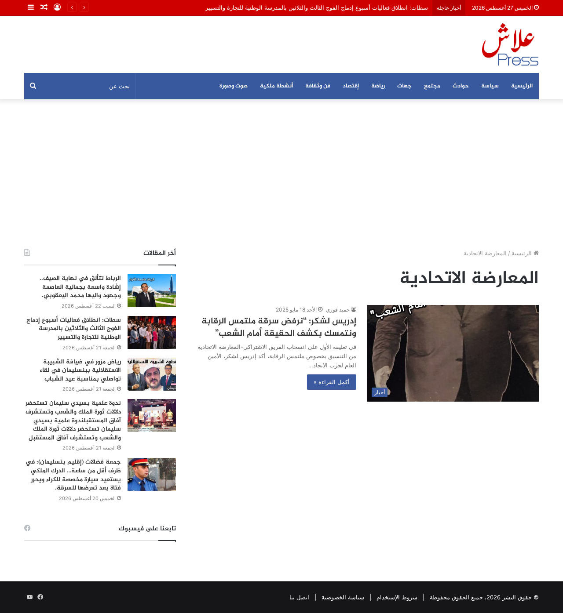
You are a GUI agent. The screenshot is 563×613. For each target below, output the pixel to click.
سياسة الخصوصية (343, 597)
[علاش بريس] (510, 44)
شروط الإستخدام (397, 597)
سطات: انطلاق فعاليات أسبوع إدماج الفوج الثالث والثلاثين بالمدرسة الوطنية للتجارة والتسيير (316, 7)
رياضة (378, 86)
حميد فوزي (338, 309)
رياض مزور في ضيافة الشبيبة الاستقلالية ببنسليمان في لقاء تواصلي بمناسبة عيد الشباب (80, 370)
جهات (404, 86)
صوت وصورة (233, 86)
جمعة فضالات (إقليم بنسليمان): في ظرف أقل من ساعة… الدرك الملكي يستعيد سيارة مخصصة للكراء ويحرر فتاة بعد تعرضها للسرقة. (73, 475)
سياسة (490, 86)
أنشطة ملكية (276, 86)
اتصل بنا (299, 597)
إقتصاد (351, 86)
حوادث (461, 86)
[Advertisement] (281, 174)
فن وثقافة (317, 86)
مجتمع (432, 86)
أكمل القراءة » (332, 381)
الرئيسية (522, 86)
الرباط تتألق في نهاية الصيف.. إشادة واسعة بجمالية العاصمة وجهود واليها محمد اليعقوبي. (80, 287)
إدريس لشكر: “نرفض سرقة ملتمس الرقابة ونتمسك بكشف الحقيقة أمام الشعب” (278, 327)
